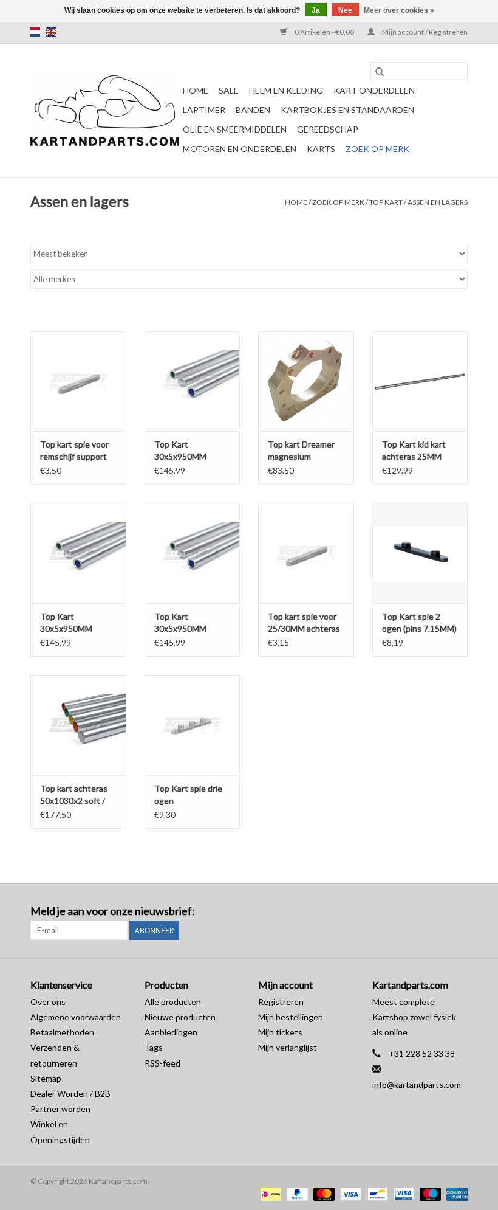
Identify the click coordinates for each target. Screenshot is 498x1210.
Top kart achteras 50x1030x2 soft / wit (73, 795)
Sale (229, 90)
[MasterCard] (322, 1193)
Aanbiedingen (171, 1032)
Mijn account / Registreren (424, 31)
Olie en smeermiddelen (235, 129)
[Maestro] (428, 1193)
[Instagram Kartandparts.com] (458, 911)
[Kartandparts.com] (104, 110)
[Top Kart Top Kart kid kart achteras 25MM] (420, 381)
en (51, 32)
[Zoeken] (379, 71)
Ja (316, 10)
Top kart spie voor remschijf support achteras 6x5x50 (74, 451)
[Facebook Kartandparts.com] (436, 911)
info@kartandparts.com (416, 1084)
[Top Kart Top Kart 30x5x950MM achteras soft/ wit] (192, 381)
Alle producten (173, 1002)
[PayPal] (295, 1193)
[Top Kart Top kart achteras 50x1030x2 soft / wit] (78, 725)
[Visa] (349, 1193)
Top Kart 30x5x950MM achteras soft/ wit (188, 451)
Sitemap (45, 1078)
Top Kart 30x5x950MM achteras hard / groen (182, 623)
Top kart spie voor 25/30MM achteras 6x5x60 (304, 623)
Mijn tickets (280, 1032)
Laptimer (204, 110)
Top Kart (386, 202)
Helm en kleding (286, 90)
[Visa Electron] (402, 1193)
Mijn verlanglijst (287, 1047)
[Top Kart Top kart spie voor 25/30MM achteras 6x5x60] (306, 553)
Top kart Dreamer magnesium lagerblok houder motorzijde (301, 451)
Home (195, 90)
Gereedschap (327, 129)
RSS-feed (162, 1063)
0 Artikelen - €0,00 (324, 31)
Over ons (48, 1002)
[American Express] (455, 1193)
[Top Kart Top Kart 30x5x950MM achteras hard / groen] (192, 553)
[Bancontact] (376, 1193)
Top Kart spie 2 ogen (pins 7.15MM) (419, 622)
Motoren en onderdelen (239, 148)
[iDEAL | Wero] (269, 1193)
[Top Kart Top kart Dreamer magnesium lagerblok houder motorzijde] (306, 381)
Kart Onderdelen (374, 90)
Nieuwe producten (180, 1017)
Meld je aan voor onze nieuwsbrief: (112, 911)
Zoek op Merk (377, 148)
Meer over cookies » (399, 10)
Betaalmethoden (62, 1032)
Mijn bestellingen (290, 1017)
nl (35, 32)
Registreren (281, 1002)
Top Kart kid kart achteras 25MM (414, 450)
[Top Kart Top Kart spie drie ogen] (192, 725)
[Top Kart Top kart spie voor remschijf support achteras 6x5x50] (78, 381)
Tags (154, 1047)
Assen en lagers (438, 202)
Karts (321, 148)
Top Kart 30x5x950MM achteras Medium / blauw (75, 623)
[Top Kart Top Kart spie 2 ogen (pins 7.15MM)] (420, 553)
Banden (253, 110)
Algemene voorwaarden (75, 1017)
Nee (345, 10)
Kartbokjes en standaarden (347, 110)
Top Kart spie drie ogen (188, 794)
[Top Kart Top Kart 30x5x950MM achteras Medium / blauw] (78, 553)
